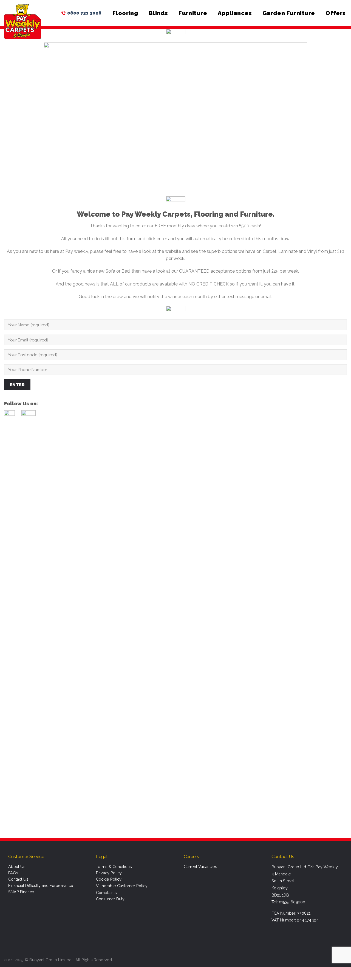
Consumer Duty (110, 899)
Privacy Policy (109, 872)
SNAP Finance (21, 891)
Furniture (193, 13)
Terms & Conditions (114, 866)
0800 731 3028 (84, 13)
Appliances (235, 13)
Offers (335, 13)
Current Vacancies (200, 866)
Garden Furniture (288, 13)
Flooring (125, 13)
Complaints (106, 892)
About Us (17, 866)
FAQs (13, 872)
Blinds (158, 13)
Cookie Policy (108, 879)
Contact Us (18, 879)
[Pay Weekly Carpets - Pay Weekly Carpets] (22, 21)
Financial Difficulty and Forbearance (40, 885)
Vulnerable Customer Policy (122, 885)
